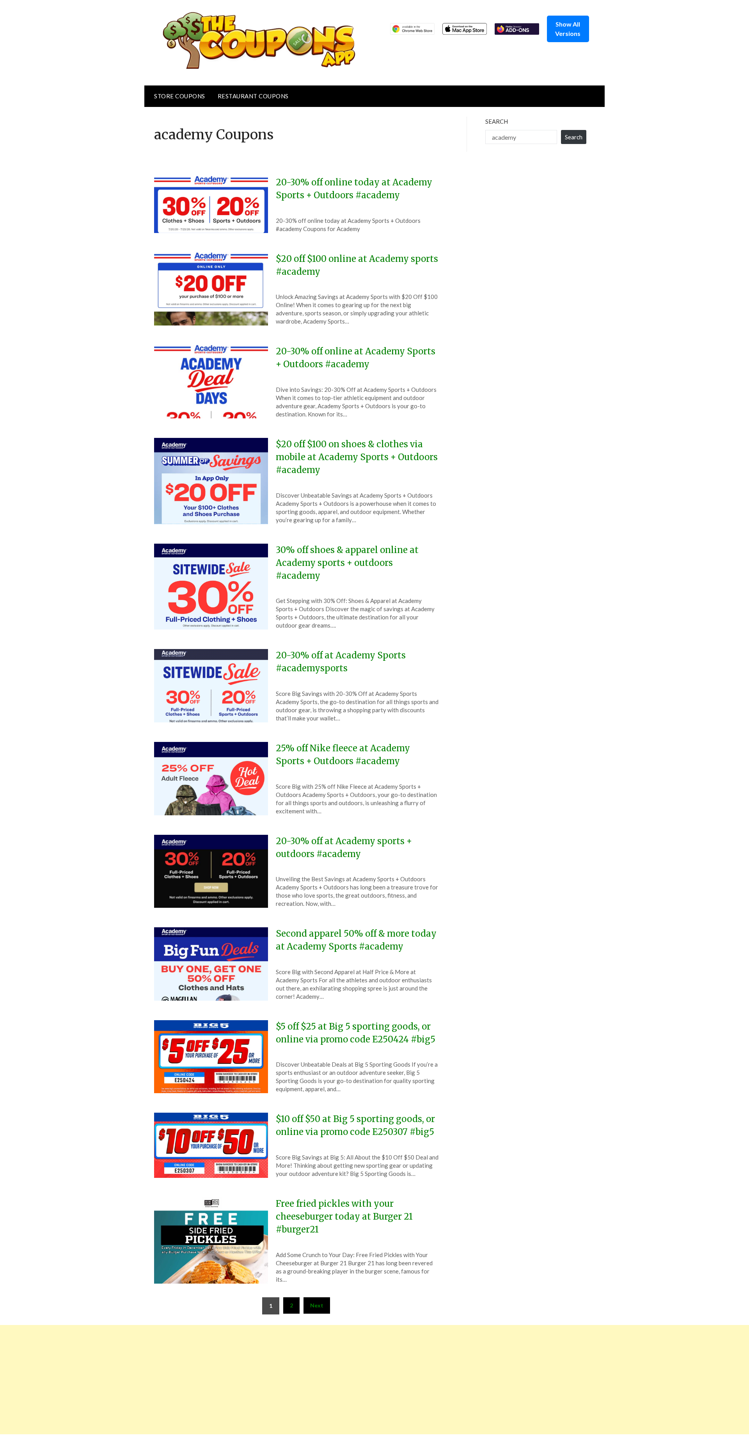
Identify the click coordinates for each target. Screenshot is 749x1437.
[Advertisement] (234, 1379)
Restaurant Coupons (253, 96)
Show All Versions (567, 28)
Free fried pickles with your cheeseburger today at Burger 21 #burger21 (344, 1216)
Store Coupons (179, 96)
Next (316, 1305)
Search (496, 121)
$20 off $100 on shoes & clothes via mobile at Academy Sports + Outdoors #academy (357, 457)
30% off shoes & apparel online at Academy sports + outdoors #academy (347, 562)
